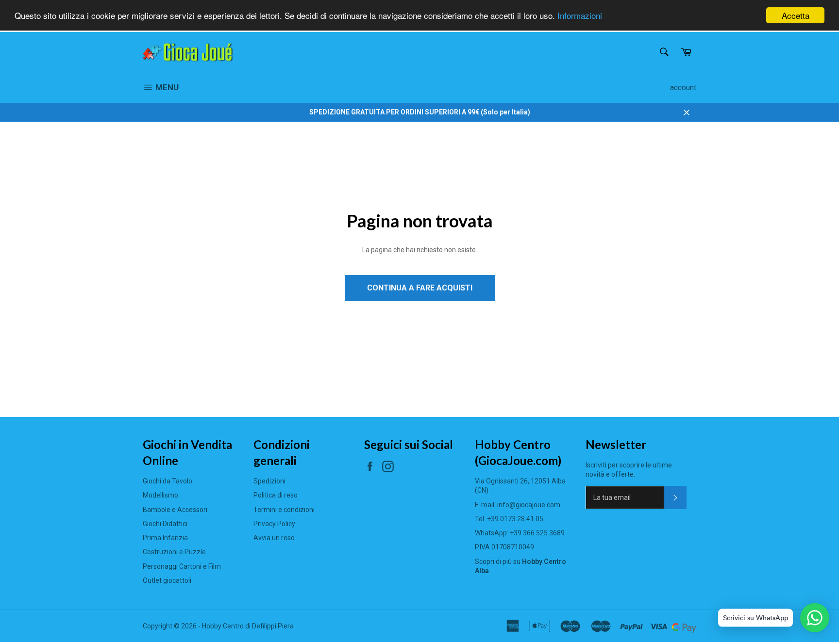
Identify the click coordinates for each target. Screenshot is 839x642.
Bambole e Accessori (175, 510)
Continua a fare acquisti (419, 287)
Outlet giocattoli (167, 580)
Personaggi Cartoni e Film (182, 566)
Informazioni (579, 16)
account (683, 87)
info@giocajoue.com (528, 505)
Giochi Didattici (165, 524)
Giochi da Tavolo (167, 481)
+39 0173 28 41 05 (515, 519)
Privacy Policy (274, 524)
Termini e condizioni (284, 510)
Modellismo (160, 495)
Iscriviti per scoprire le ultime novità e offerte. (629, 469)
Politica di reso (275, 495)
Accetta (795, 15)
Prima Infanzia (165, 538)
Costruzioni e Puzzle (174, 552)
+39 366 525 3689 (537, 533)
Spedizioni (269, 481)
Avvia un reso (274, 538)
